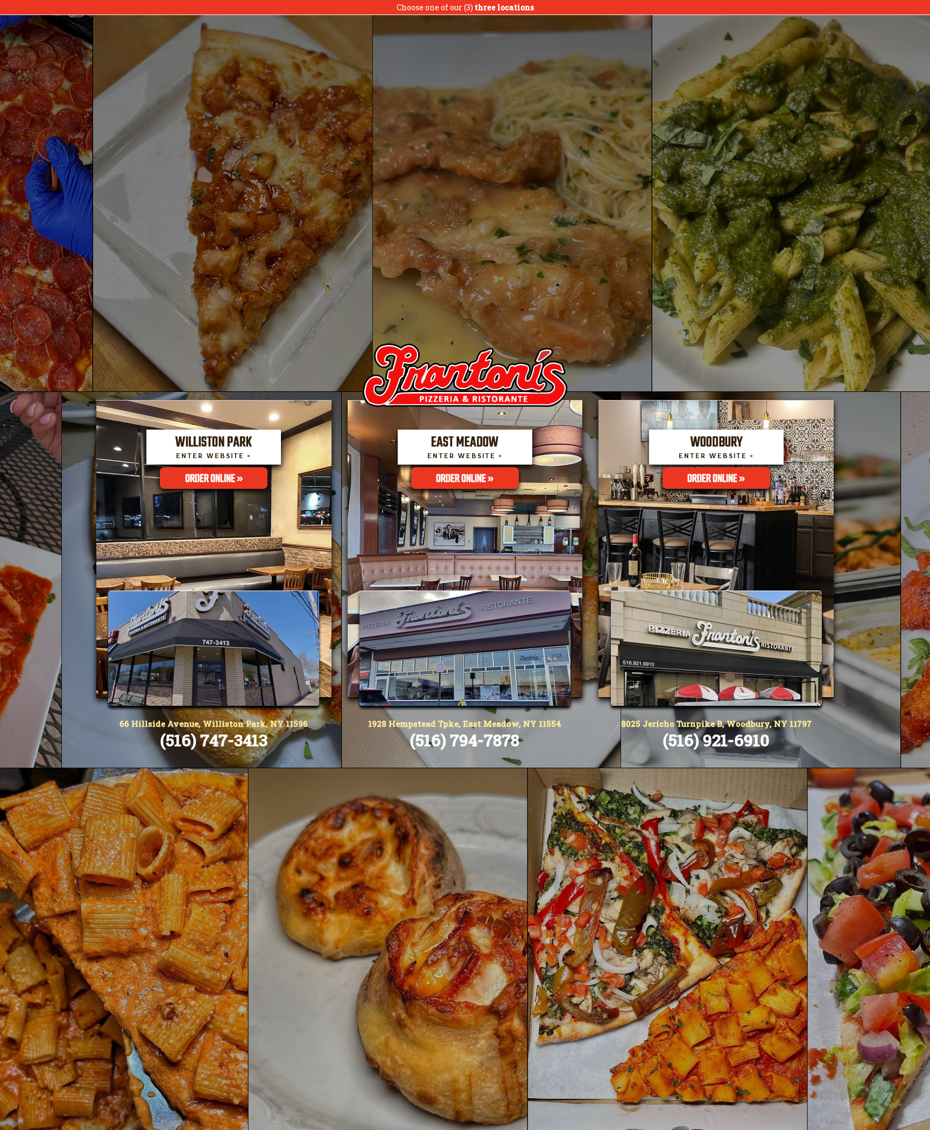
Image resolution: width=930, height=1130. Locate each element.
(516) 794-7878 (464, 739)
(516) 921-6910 (716, 739)
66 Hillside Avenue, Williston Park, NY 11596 (213, 723)
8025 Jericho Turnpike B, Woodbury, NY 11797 (716, 723)
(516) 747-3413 (213, 739)
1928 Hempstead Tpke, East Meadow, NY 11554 (464, 723)
